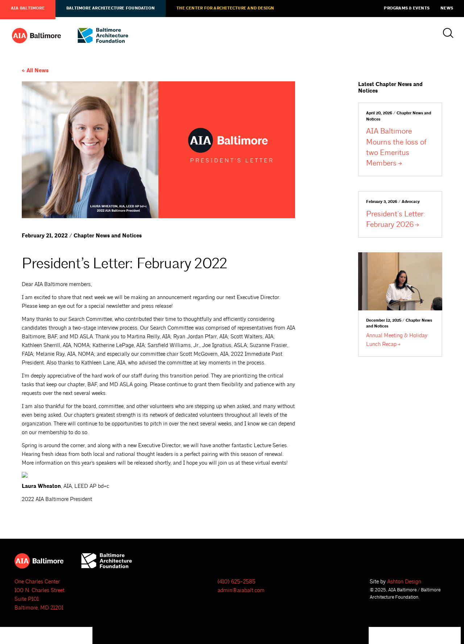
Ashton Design (404, 581)
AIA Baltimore (28, 8)
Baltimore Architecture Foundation (110, 8)
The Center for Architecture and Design (225, 8)
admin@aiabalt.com (241, 590)
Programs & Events (407, 8)
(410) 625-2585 (237, 581)
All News (37, 70)
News (446, 8)
